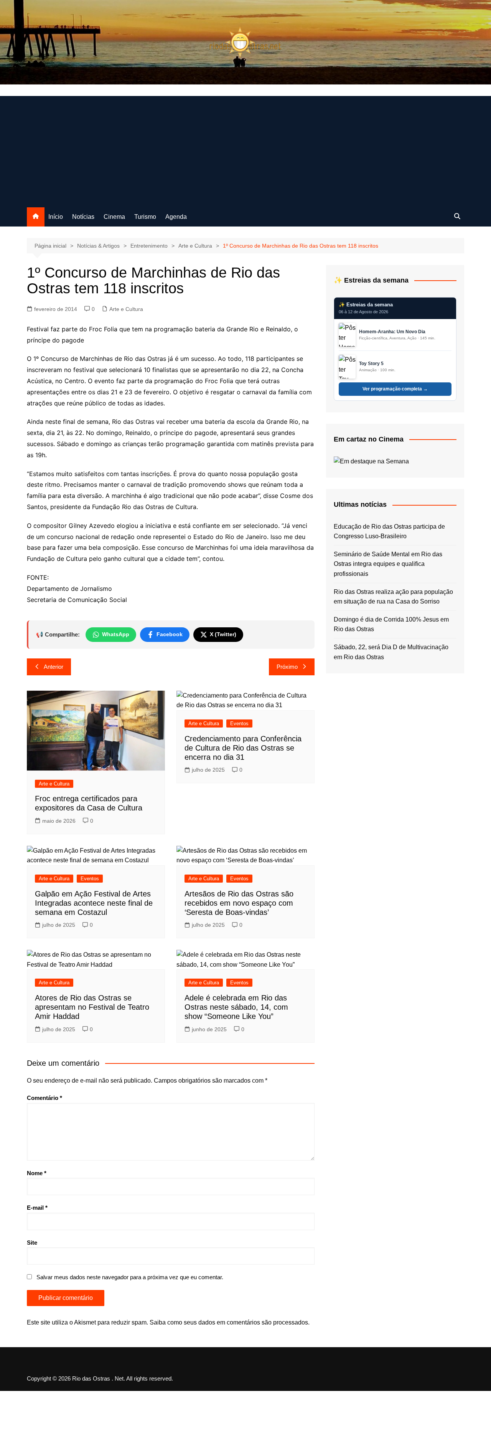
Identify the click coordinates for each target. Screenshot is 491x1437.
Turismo (145, 216)
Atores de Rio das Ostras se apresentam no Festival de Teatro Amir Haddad (92, 1007)
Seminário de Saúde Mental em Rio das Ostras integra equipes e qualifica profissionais (388, 564)
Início (55, 216)
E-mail (37, 1207)
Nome (36, 1173)
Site (32, 1242)
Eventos (239, 723)
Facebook (170, 634)
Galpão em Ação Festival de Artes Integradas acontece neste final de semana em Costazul (94, 903)
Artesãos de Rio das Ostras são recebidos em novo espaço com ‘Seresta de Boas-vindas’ (239, 903)
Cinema (114, 216)
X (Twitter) (223, 634)
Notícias (83, 216)
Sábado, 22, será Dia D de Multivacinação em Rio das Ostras (391, 652)
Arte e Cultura (126, 309)
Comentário (44, 1098)
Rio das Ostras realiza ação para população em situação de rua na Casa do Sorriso (393, 597)
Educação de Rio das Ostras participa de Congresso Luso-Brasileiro (389, 531)
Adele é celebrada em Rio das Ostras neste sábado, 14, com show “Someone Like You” (236, 1007)
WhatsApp (115, 634)
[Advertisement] (245, 149)
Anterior (53, 666)
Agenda (176, 216)
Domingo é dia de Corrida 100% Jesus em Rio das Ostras (391, 624)
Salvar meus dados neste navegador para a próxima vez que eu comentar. (129, 1277)
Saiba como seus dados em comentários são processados (229, 1322)
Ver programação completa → (395, 389)
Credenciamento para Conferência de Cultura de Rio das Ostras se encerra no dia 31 (243, 747)
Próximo (287, 666)
